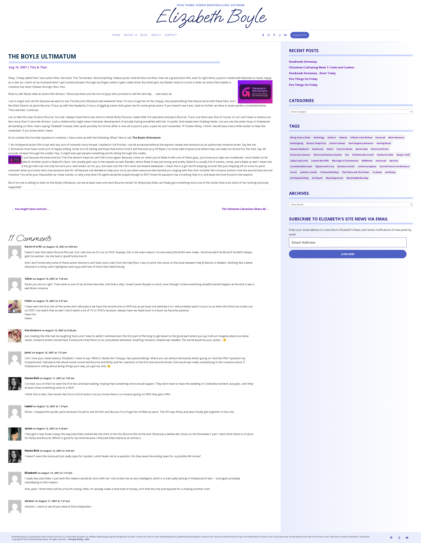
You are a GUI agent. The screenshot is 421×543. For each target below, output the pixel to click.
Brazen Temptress (316, 143)
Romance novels (346, 166)
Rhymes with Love (324, 166)
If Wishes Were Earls (363, 154)
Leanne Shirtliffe (320, 160)
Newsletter (300, 35)
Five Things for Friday (303, 79)
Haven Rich (32, 378)
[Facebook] (263, 38)
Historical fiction (380, 149)
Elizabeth (31, 472)
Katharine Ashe (385, 154)
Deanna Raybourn (299, 149)
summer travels (308, 172)
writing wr (317, 178)
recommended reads (301, 166)
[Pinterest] (274, 38)
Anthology (319, 137)
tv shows (377, 172)
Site (87, 539)
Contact (170, 35)
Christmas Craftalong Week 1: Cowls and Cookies (321, 67)
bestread (380, 137)
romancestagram (367, 166)
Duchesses (317, 149)
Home (116, 35)
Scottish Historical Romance (394, 166)
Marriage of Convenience (345, 160)
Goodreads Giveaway (303, 61)
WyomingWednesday (357, 178)
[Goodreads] (399, 538)
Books (128, 35)
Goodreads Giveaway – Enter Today (312, 73)
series (293, 172)
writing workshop (299, 178)
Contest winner (337, 143)
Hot (347, 154)
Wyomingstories (334, 178)
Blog (144, 35)
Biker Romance (396, 137)
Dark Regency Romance (361, 143)
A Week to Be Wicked (361, 137)
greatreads (362, 149)
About (156, 35)
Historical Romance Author (328, 154)
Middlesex (367, 160)
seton (28, 428)
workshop (390, 172)
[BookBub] (285, 38)
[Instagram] (269, 38)
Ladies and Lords (299, 160)
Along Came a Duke (300, 137)
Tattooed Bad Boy (329, 172)
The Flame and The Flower (355, 172)
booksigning (296, 143)
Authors (332, 137)
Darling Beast (384, 143)
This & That (38, 67)
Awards (343, 137)
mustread (381, 160)
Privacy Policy (76, 539)
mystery (393, 160)
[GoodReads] (280, 38)
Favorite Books (344, 149)
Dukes (330, 149)
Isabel (29, 406)
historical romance (300, 154)
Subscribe (347, 254)
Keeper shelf (403, 154)
